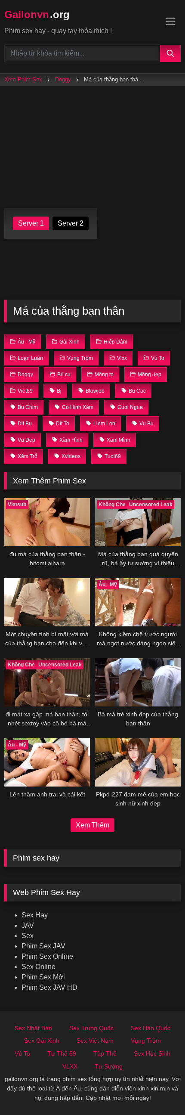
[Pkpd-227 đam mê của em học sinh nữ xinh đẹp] (138, 762)
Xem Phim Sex (23, 79)
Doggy (63, 79)
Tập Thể (105, 1053)
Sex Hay (35, 915)
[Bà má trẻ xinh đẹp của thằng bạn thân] (138, 682)
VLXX (69, 1066)
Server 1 (31, 223)
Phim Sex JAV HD (49, 987)
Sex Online (39, 966)
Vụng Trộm (146, 1040)
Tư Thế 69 (61, 1053)
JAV (28, 925)
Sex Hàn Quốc (150, 1028)
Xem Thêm (92, 825)
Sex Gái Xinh (41, 1040)
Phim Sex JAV (43, 946)
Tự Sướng (109, 1066)
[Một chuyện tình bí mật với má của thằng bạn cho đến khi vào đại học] (47, 602)
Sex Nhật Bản (33, 1028)
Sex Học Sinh (152, 1053)
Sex (28, 935)
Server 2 (70, 223)
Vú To (22, 1053)
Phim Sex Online (47, 956)
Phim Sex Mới (43, 977)
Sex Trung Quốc (91, 1028)
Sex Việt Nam (95, 1040)
